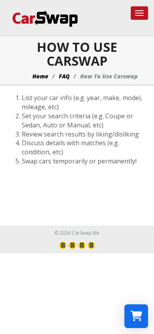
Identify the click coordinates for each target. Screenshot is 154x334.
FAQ (64, 76)
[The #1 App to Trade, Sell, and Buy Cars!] (42, 18)
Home (40, 76)
